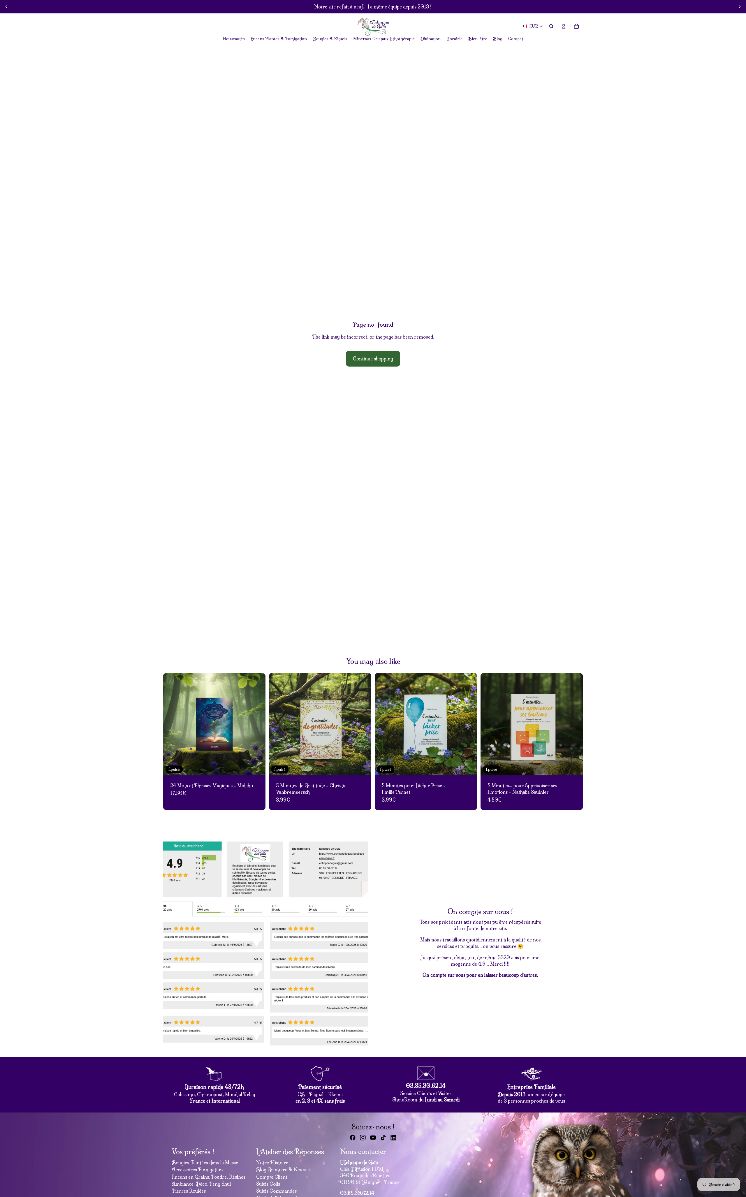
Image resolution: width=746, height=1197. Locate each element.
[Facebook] (352, 1137)
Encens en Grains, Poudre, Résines (208, 1177)
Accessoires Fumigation (197, 1170)
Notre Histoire (272, 1163)
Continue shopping (373, 359)
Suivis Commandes (276, 1191)
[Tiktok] (383, 1137)
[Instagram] (362, 1137)
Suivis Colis (268, 1184)
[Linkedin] (393, 1137)
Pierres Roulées (189, 1191)
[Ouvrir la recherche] (551, 26)
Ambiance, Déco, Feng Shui (201, 1184)
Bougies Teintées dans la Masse (205, 1163)
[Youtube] (373, 1137)
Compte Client (271, 1177)
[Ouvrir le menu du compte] (563, 26)
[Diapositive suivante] (739, 6)
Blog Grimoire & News (281, 1170)
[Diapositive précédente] (6, 6)
